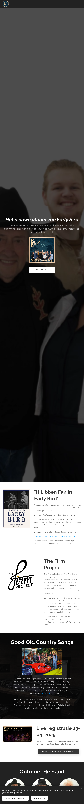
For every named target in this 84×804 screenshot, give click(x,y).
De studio (46, 693)
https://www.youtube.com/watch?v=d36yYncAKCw (54, 536)
